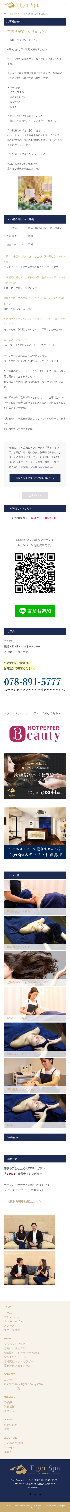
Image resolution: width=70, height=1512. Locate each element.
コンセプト (10, 1379)
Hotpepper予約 (13, 1321)
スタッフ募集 (12, 1330)
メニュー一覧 (12, 1388)
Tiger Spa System (32, 1384)
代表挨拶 (9, 1406)
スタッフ (9, 1411)
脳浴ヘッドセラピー (16, 1344)
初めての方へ (12, 1384)
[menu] (65, 5)
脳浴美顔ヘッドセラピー (19, 1357)
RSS (40, 1494)
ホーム (8, 1312)
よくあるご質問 (13, 1443)
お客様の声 (35, 495)
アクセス (9, 1325)
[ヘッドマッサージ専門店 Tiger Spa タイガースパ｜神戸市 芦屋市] (22, 5)
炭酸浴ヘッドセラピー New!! (21, 1353)
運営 (6, 1429)
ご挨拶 (8, 1402)
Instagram (10, 1447)
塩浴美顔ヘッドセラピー (19, 1361)
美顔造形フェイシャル (17, 1365)
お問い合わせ (12, 1425)
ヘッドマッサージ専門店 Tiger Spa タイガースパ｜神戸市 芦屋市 (32, 1505)
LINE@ (8, 1452)
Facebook (30, 1494)
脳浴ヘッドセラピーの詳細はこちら (35, 477)
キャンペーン (12, 1317)
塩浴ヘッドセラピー (16, 1348)
